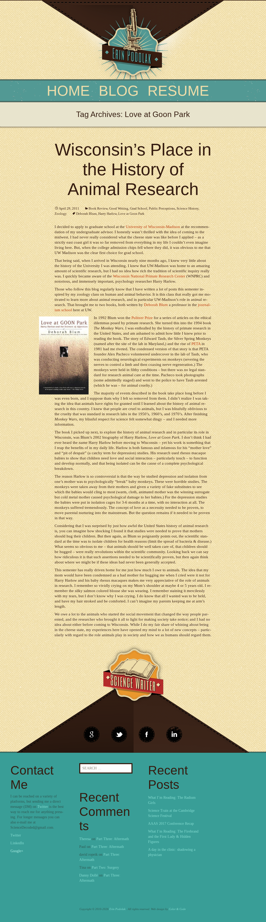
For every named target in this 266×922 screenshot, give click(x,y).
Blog (119, 91)
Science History (187, 208)
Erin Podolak (117, 909)
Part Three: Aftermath (112, 839)
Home (68, 91)
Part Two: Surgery (105, 867)
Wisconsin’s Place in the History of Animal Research (133, 169)
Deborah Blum (86, 214)
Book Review (98, 208)
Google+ (16, 851)
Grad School (138, 208)
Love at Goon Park (131, 214)
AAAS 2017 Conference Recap (171, 824)
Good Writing (118, 208)
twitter (119, 734)
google (92, 734)
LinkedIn (17, 843)
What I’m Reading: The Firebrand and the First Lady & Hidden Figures (173, 836)
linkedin (147, 734)
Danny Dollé (88, 875)
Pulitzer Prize (142, 318)
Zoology (61, 214)
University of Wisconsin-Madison (153, 227)
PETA (196, 344)
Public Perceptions (162, 208)
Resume (178, 91)
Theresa (85, 839)
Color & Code (177, 909)
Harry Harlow (107, 214)
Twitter (42, 807)
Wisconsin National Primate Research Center (149, 276)
